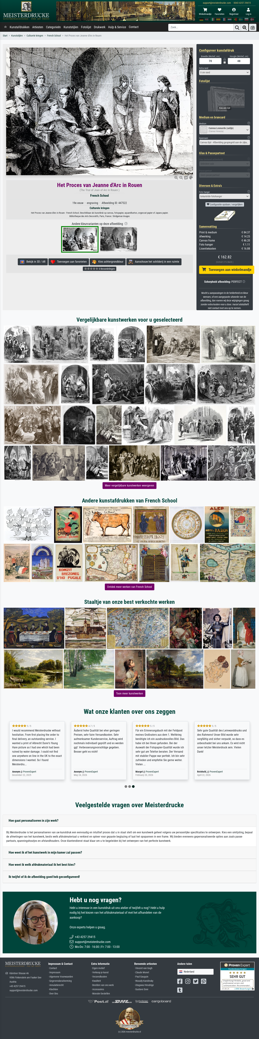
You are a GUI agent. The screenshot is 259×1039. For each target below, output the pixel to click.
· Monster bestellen (100, 993)
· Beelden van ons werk (102, 985)
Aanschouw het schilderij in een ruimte (156, 261)
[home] (5, 27)
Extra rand (203, 68)
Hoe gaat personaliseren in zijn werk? (33, 821)
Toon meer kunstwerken (129, 693)
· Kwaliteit (96, 980)
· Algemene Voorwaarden (60, 976)
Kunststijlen (71, 27)
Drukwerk (99, 27)
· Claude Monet (141, 972)
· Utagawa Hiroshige (144, 985)
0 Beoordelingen (106, 268)
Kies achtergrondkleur (109, 261)
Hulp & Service (117, 27)
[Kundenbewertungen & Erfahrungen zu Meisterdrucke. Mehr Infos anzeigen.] (237, 976)
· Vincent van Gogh (143, 968)
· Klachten (53, 989)
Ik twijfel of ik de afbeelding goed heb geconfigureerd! (44, 877)
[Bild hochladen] (252, 27)
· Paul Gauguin (141, 976)
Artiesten (37, 27)
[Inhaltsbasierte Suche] (244, 27)
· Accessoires (97, 989)
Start (5, 35)
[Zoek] (237, 27)
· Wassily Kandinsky (143, 980)
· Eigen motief (98, 968)
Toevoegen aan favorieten (71, 261)
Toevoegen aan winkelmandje (228, 270)
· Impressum (54, 972)
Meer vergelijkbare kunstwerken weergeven (129, 485)
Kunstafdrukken (19, 27)
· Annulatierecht (56, 985)
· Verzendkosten (99, 976)
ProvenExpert (29, 771)
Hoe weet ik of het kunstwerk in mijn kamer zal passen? (45, 852)
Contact (133, 27)
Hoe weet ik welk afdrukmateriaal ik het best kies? (42, 865)
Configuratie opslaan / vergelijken (226, 204)
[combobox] (224, 72)
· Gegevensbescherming (60, 980)
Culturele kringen (35, 35)
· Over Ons (53, 993)
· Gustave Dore (141, 989)
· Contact (52, 968)
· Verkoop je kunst (100, 972)
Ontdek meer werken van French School (129, 587)
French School (54, 35)
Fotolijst (86, 27)
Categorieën (53, 27)
